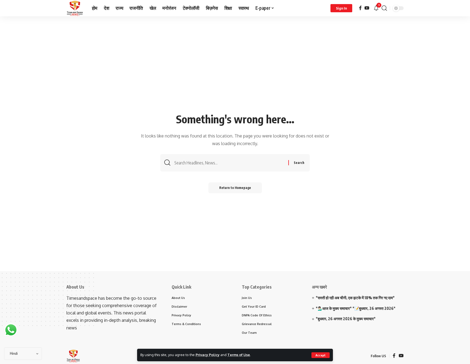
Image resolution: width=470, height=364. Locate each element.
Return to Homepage (235, 188)
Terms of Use (238, 355)
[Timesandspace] (74, 8)
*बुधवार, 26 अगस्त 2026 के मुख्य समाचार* (346, 318)
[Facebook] (360, 8)
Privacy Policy (207, 355)
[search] (384, 8)
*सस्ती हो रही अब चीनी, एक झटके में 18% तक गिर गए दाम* (355, 297)
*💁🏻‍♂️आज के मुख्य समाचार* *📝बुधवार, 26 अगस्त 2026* (355, 308)
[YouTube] (367, 8)
